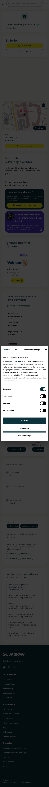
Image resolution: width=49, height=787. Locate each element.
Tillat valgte (24, 428)
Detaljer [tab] (17, 350)
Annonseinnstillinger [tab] (32, 350)
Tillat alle (24, 421)
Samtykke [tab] (6, 350)
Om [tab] (45, 350)
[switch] (43, 396)
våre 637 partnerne (15, 361)
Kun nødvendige (24, 436)
